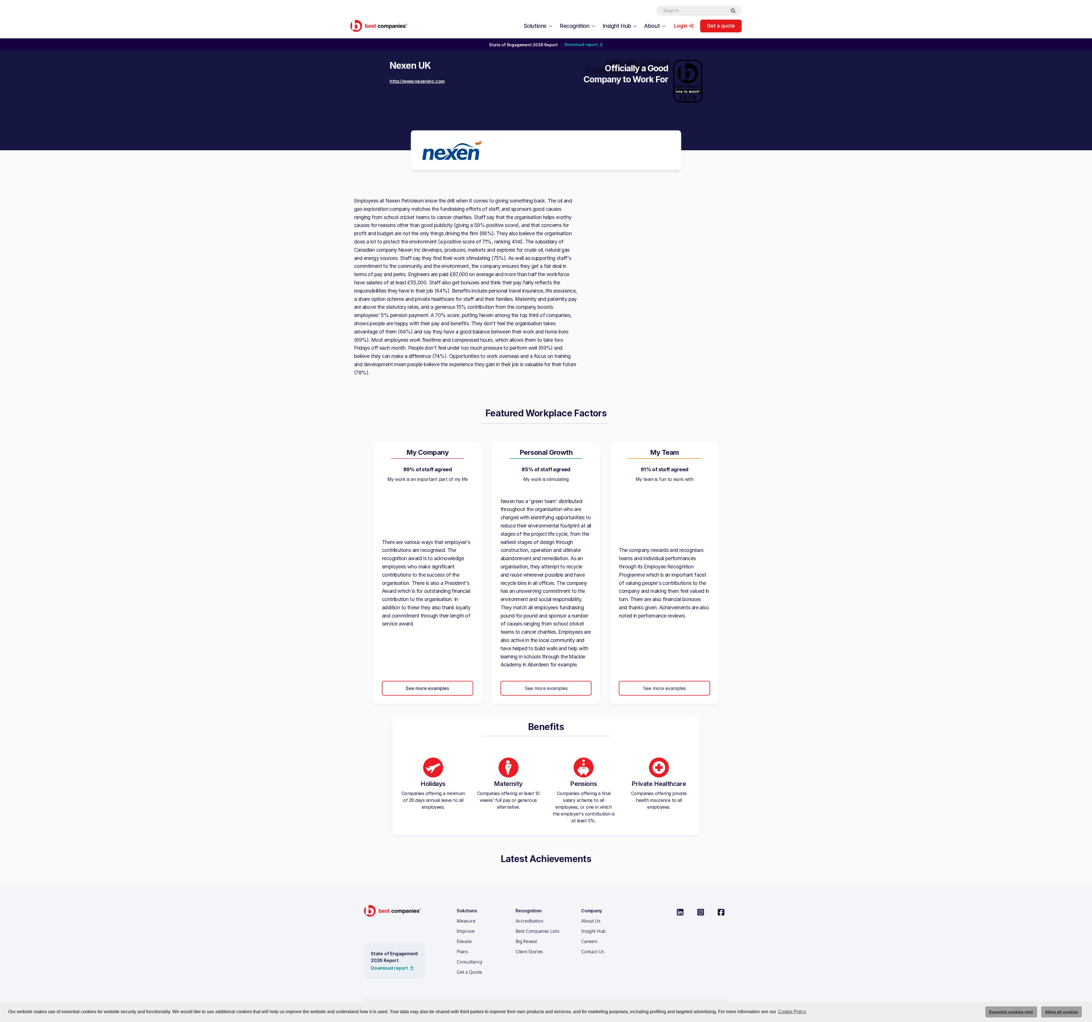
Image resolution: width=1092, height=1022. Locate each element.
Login (681, 26)
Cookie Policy (792, 1011)
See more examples (427, 688)
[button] (538, 26)
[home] (378, 26)
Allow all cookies (1061, 1012)
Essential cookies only (1011, 1012)
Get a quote (721, 26)
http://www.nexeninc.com (417, 81)
